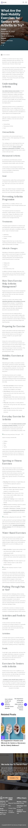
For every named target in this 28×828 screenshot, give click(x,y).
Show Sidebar (6, 54)
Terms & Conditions (11, 811)
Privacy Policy (12, 808)
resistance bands (15, 510)
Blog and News (12, 803)
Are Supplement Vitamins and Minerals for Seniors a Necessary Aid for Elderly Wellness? (13, 743)
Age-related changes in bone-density (11, 91)
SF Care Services (7, 40)
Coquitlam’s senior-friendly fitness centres (12, 679)
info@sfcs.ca (3, 810)
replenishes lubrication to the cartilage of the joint (13, 301)
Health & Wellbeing (7, 36)
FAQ (9, 805)
